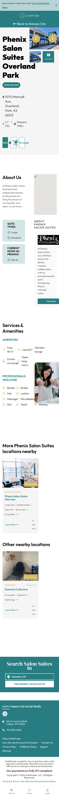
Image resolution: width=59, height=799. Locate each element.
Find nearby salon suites (29, 684)
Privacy (6, 781)
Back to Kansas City (31, 24)
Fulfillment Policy (28, 746)
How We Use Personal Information (20, 742)
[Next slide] (52, 38)
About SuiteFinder (11, 738)
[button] (35, 57)
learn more (10, 524)
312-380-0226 (14, 729)
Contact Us (47, 742)
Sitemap (6, 750)
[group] (44, 38)
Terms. (16, 781)
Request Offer (21, 124)
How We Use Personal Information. (38, 781)
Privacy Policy (9, 746)
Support (44, 746)
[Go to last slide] (36, 38)
